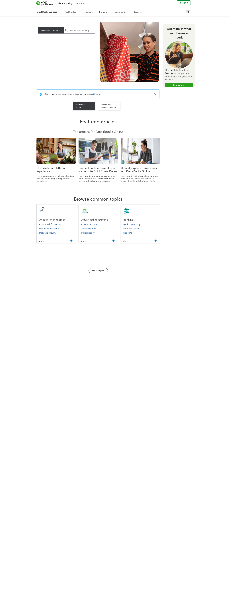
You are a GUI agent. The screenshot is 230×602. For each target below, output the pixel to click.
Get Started (70, 12)
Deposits (127, 233)
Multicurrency (88, 233)
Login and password (49, 228)
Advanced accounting (94, 219)
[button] (60, 30)
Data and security (47, 233)
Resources (138, 12)
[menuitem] (48, 12)
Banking (128, 219)
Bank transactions (131, 228)
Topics (88, 12)
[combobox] (51, 30)
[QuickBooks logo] (44, 3)
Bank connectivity (131, 224)
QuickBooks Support (47, 12)
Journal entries (88, 228)
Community (120, 12)
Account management (52, 219)
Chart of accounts (89, 224)
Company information (50, 224)
